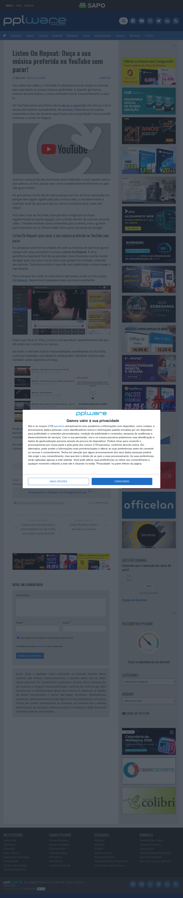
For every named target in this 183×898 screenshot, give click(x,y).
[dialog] (91, 449)
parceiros (59, 426)
